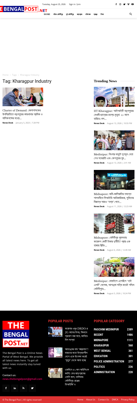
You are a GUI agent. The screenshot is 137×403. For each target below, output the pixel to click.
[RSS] (23, 388)
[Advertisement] (68, 45)
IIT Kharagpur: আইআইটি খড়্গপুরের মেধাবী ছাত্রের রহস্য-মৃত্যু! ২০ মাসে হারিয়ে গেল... (114, 114)
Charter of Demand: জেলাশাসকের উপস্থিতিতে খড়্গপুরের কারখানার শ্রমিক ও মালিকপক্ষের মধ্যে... (22, 114)
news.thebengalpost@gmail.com (22, 379)
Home (5, 74)
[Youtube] (132, 4)
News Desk (7, 122)
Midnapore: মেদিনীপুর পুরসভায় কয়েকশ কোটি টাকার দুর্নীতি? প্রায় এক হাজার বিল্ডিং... (112, 241)
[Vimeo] (128, 4)
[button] (131, 14)
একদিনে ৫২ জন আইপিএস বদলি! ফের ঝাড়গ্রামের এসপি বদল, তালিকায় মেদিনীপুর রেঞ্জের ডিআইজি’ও (77, 377)
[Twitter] (124, 4)
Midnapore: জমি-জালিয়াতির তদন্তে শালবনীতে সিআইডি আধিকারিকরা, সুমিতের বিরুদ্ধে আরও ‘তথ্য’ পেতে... (114, 198)
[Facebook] (116, 4)
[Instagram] (120, 4)
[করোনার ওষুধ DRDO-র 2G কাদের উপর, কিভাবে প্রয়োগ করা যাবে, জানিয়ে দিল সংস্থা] (55, 332)
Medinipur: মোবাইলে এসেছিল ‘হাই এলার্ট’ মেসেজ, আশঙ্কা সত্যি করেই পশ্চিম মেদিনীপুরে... (114, 285)
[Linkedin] (14, 388)
